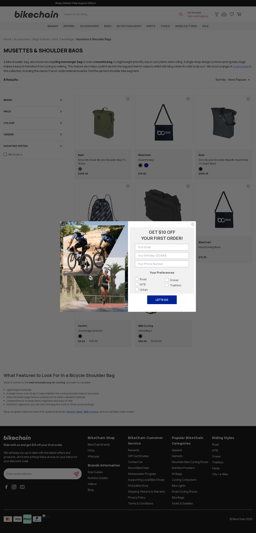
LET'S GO (162, 300)
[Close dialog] (193, 224)
